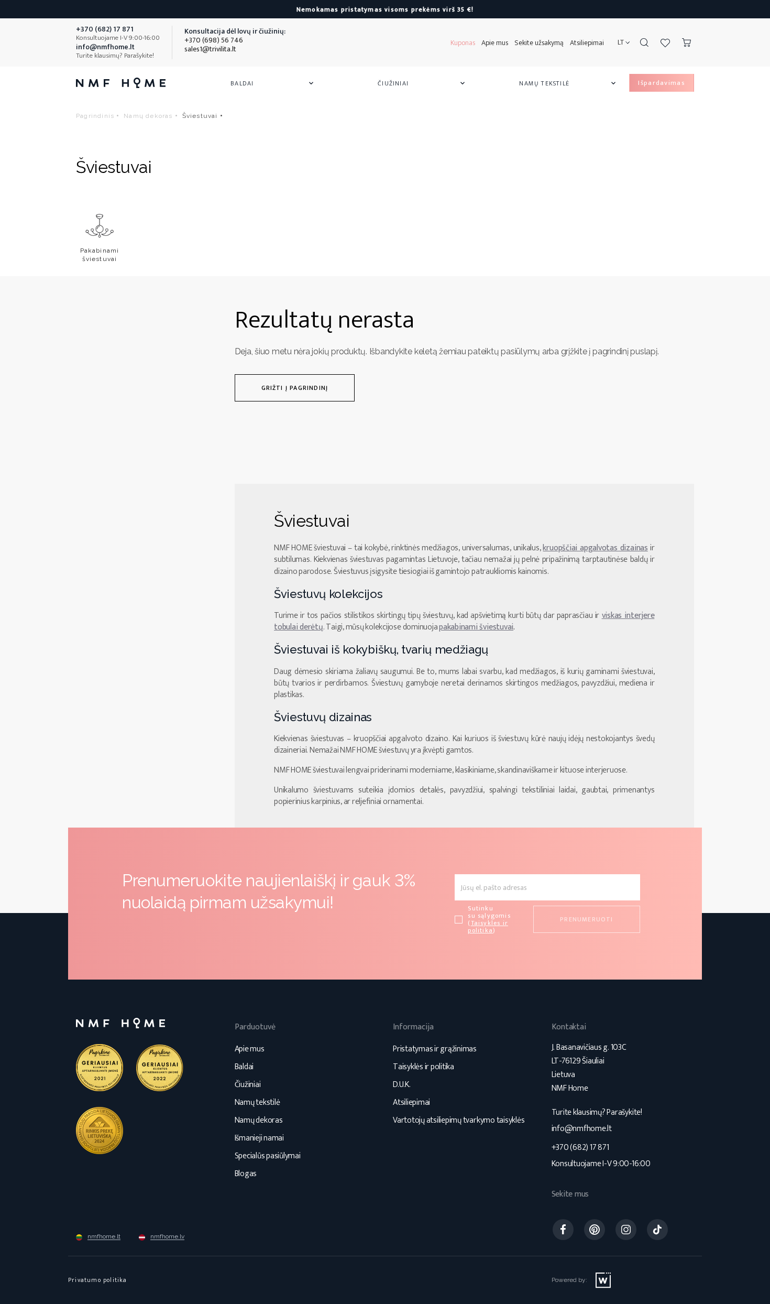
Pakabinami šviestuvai (99, 255)
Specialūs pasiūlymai (268, 1156)
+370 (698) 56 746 (213, 40)
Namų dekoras (259, 1120)
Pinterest (594, 1229)
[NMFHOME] (121, 83)
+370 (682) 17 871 (580, 1147)
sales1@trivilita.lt (210, 49)
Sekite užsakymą (539, 42)
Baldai (272, 83)
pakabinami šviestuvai (476, 627)
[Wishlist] (665, 42)
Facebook (563, 1229)
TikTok (657, 1229)
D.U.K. (402, 1085)
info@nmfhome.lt (582, 1129)
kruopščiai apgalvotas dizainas (595, 548)
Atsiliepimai (587, 42)
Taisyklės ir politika (423, 1067)
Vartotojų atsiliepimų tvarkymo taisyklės (458, 1120)
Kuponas (462, 42)
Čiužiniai (422, 83)
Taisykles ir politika (488, 927)
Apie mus (494, 42)
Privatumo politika (97, 1280)
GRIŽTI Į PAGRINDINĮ (294, 388)
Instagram (625, 1229)
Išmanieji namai (259, 1138)
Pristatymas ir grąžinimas (435, 1049)
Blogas (246, 1174)
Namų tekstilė (568, 83)
